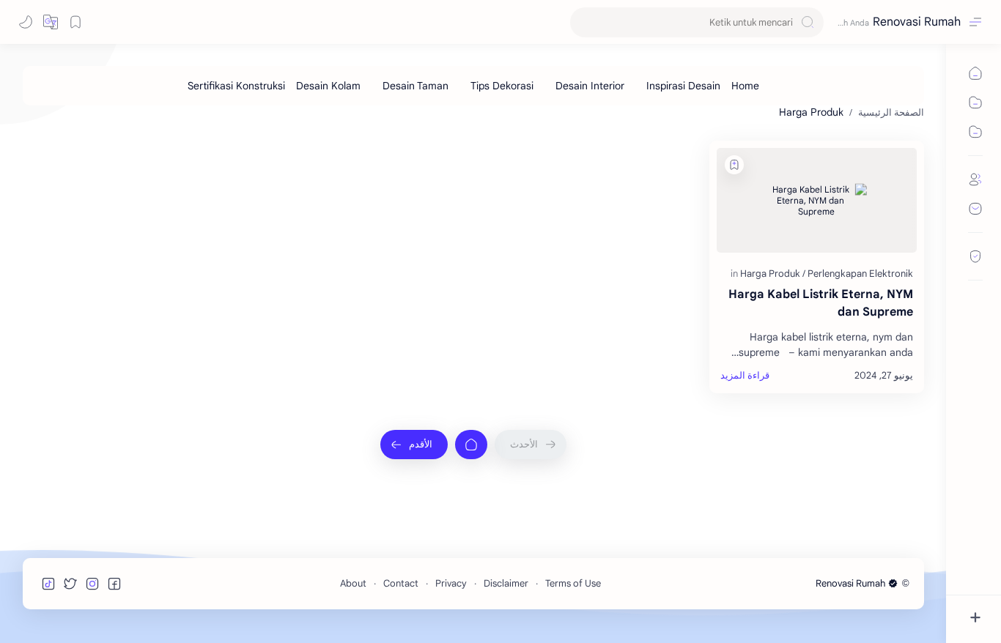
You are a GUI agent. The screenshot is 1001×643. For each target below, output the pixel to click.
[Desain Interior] (589, 85)
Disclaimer (506, 583)
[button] (51, 22)
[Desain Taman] (415, 85)
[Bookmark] (75, 22)
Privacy (451, 583)
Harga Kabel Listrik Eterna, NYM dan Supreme (820, 303)
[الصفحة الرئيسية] (471, 444)
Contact (400, 583)
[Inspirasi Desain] (683, 85)
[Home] (745, 85)
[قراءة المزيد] (744, 375)
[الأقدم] (414, 444)
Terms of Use (573, 583)
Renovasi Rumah (917, 22)
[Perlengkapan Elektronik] (860, 273)
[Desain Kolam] (328, 85)
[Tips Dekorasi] (501, 85)
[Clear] (584, 22)
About (353, 583)
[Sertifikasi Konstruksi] (236, 85)
